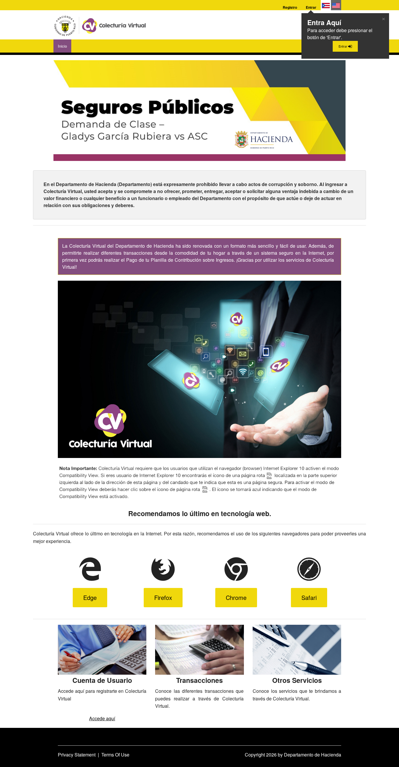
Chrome (236, 597)
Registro (290, 7)
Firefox (163, 597)
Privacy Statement (77, 754)
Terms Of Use (115, 754)
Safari (309, 597)
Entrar (311, 7)
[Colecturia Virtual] (100, 24)
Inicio (62, 46)
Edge (90, 597)
